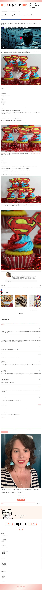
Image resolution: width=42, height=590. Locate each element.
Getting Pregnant (5, 578)
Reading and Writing (5, 547)
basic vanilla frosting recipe (36, 153)
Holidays (3, 552)
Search (2, 501)
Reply (39, 328)
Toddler (3, 576)
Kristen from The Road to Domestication (8, 328)
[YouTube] (21, 586)
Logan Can (3, 404)
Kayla (2, 337)
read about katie (21, 499)
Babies (3, 575)
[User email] (11, 281)
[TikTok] (24, 586)
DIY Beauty (4, 563)
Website (30, 429)
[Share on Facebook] (11, 19)
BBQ (3, 541)
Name (2, 429)
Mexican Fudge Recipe (20, 308)
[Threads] (20, 586)
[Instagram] (7, 281)
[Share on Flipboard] (1, 295)
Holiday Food (4, 539)
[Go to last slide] (1, 303)
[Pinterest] (8, 281)
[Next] (40, 303)
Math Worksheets (5, 551)
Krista (2, 361)
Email (16, 429)
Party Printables (5, 553)
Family (3, 581)
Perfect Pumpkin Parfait (7, 308)
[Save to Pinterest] (31, 19)
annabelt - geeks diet (5, 397)
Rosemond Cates (4, 379)
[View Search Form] (40, 1)
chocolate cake (8, 87)
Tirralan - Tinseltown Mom (6, 353)
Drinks (3, 538)
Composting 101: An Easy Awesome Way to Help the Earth (31, 286)
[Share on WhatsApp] (1, 296)
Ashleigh (2, 370)
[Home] (1, 11)
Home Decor (4, 565)
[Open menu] (2, 1)
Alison (2, 346)
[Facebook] (17, 586)
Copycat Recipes (5, 535)
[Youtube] (9, 281)
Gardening (4, 564)
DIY (3, 562)
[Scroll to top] (40, 587)
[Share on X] (1, 293)
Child (3, 577)
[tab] (19, 313)
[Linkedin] (10, 281)
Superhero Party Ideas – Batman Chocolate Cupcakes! (10, 286)
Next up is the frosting (4, 153)
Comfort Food (4, 540)
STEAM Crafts (4, 566)
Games (3, 550)
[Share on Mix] (1, 298)
